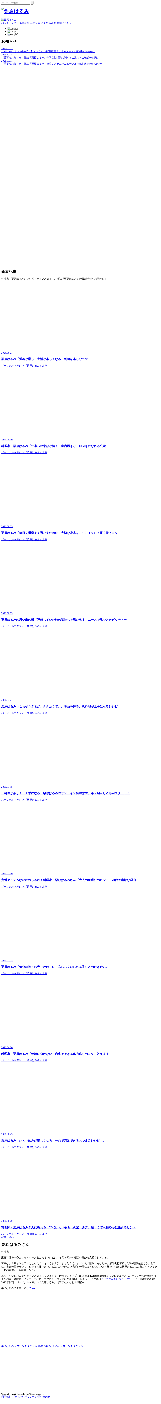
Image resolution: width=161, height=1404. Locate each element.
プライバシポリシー (23, 1396)
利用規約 (6, 1396)
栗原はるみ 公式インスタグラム (19, 1346)
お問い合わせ (64, 23)
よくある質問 (48, 23)
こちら (32, 1288)
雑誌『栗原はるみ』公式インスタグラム (60, 1346)
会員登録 (35, 23)
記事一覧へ (7, 1237)
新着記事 (24, 23)
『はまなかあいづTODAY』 (117, 1279)
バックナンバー (10, 23)
